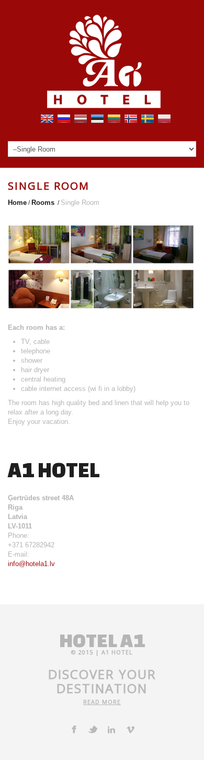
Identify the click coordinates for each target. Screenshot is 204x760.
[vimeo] (130, 729)
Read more (102, 702)
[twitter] (92, 729)
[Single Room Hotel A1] (39, 244)
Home (17, 202)
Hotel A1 (102, 640)
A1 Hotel (117, 652)
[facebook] (73, 729)
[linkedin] (111, 729)
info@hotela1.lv (31, 564)
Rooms (42, 202)
